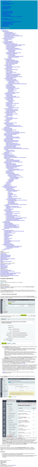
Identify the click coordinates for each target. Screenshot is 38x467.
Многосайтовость (5, 13)
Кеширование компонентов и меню (12, 206)
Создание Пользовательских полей (12, 110)
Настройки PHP (9, 104)
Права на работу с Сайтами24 (11, 145)
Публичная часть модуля (10, 189)
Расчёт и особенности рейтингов (11, 118)
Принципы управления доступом (12, 69)
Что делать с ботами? (9, 159)
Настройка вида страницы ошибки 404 (12, 92)
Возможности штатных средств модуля (13, 211)
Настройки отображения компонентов (12, 61)
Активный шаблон (11, 51)
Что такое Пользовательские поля (12, 109)
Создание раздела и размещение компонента (15, 56)
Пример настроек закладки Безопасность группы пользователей (15, 157)
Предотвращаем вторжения (11, 163)
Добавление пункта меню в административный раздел (17, 83)
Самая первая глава (5, 31)
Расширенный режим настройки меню (12, 48)
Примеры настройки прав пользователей (11, 141)
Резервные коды (11, 179)
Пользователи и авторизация (5, 256)
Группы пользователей (8, 130)
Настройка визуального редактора (12, 60)
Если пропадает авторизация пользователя (11, 140)
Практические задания (8, 128)
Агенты (7, 121)
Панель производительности (11, 199)
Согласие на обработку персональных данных (14, 246)
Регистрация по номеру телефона (10, 146)
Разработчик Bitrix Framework (7, 11)
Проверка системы (9, 99)
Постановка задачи (11, 54)
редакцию (5, 286)
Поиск (3, 229)
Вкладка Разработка (11, 202)
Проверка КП (10, 101)
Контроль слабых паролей (8, 139)
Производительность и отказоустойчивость (9, 186)
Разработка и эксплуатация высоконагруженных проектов (12, 16)
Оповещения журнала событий (13, 107)
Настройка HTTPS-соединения (9, 155)
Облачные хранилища (8, 214)
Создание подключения (10, 216)
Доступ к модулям (9, 71)
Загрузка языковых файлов (10, 87)
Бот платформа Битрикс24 (6, 23)
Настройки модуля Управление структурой (13, 52)
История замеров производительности (14, 198)
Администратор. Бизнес (6, 8)
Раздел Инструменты (9, 98)
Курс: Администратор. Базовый (5, 0)
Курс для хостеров (5, 18)
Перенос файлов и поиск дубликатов (12, 219)
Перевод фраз (10, 90)
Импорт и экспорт (11, 91)
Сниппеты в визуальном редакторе (12, 62)
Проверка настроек (9, 115)
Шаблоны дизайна (9, 95)
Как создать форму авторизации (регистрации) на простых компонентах (16, 148)
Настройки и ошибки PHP (12, 196)
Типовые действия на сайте (9, 36)
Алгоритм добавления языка (11, 96)
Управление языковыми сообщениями (12, 88)
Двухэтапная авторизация (10, 173)
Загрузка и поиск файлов (10, 47)
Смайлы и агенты (7, 120)
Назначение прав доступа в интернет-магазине (14, 76)
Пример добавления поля (10, 111)
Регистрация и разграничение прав (10, 129)
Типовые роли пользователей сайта (10, 134)
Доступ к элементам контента (11, 72)
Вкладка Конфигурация (12, 200)
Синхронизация (11, 180)
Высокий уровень (9, 171)
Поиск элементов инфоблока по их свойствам (12, 240)
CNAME (23, 363)
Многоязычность (9, 94)
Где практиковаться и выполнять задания (11, 34)
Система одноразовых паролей (13, 174)
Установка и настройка (6, 4)
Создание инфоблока (11, 55)
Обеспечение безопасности (9, 154)
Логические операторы (8, 238)
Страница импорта (9, 136)
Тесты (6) (3, 249)
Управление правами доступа (11, 46)
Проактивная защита (7, 162)
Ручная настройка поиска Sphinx (9, 232)
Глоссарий (6, 40)
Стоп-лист (8, 183)
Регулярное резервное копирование (10, 225)
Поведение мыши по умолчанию (13, 82)
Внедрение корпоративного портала (8, 22)
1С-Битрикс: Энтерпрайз (6, 15)
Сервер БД (10, 197)
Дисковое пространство (8, 123)
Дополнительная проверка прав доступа (13, 74)
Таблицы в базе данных (12, 194)
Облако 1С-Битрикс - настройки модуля (13, 213)
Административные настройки (11, 80)
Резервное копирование (6, 222)
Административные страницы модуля (12, 190)
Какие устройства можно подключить (16, 176)
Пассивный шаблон (11, 50)
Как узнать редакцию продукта (9, 37)
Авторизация (2, 28)
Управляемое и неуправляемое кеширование (13, 207)
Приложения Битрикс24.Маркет (7, 24)
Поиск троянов (8, 182)
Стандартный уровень (10, 170)
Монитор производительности (9, 187)
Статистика (6, 237)
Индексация (6, 233)
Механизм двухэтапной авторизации (14, 175)
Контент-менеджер (5, 2)
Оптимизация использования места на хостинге (14, 126)
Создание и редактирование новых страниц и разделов (15, 44)
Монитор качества (9, 102)
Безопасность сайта (5, 153)
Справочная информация (8, 32)
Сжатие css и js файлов (8, 209)
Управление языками (9, 85)
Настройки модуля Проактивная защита (13, 166)
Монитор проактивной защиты (11, 167)
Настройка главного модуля (9, 42)
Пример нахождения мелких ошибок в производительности (16, 204)
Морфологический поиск (8, 235)
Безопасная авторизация (8, 138)
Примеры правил (9, 114)
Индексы (9, 195)
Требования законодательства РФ (8, 244)
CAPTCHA (6, 149)
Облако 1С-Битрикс (7, 210)
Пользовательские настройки (11, 79)
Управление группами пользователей (12, 131)
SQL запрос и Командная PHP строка (12, 103)
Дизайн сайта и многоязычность (9, 93)
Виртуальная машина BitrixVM (7, 19)
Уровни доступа (9, 70)
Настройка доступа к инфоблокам (12, 75)
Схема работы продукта (8, 41)
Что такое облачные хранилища (11, 215)
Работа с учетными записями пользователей (11, 133)
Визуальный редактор (8, 58)
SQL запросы (10, 192)
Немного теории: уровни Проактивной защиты (14, 165)
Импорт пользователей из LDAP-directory (13, 137)
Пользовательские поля (8, 108)
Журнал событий (9, 105)
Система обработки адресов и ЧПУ (10, 112)
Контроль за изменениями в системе (10, 156)
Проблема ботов (7, 158)
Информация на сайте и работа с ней (10, 43)
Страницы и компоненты (12, 191)
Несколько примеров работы (11, 77)
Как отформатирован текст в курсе (10, 33)
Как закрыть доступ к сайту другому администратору (13, 161)
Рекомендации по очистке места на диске (13, 125)
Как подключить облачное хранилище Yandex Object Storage (16, 217)
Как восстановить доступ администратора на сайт (12, 147)
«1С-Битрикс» (13, 465)
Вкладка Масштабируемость (13, 203)
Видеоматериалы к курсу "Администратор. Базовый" (13, 35)
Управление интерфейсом (8, 78)
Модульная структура (8, 39)
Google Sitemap (6, 236)
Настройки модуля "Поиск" (9, 230)
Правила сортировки (7, 234)
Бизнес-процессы (5, 25)
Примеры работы (9, 119)
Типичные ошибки (7, 241)
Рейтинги (6, 116)
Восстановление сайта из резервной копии (11, 227)
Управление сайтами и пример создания (13, 66)
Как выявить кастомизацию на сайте (10, 122)
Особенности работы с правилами (12, 113)
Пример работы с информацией (11, 53)
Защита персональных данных (9, 245)
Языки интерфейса (9, 84)
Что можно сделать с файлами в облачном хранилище (15, 220)
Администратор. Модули (6, 7)
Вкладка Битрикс (11, 201)
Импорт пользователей (8, 135)
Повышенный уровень (10, 172)
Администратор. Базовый (6, 6)
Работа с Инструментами (8, 97)
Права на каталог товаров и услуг (12, 143)
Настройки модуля (9, 188)
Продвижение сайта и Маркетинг (8, 3)
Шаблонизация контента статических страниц (14, 49)
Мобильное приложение (14, 177)
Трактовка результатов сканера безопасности (15, 169)
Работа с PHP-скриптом (10, 64)
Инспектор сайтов (9, 212)
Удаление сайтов (9, 67)
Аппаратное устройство (14, 178)
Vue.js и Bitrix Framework (6, 14)
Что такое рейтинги (9, 117)
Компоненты (10, 181)
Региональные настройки (10, 86)
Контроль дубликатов (10, 124)
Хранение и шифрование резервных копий (11, 224)
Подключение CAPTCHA (10, 151)
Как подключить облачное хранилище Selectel (14, 218)
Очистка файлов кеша (10, 208)
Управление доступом (8, 68)
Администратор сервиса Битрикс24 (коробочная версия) (11, 21)
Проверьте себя (7, 127)
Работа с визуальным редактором (12, 63)
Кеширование (10, 193)
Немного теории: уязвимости (11, 164)
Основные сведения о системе (7, 38)
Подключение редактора (10, 59)
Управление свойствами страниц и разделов (13, 45)
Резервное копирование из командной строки (12, 226)
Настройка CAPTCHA (10, 150)
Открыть (2, 251)
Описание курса (5, 30)
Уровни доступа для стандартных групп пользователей (15, 132)
